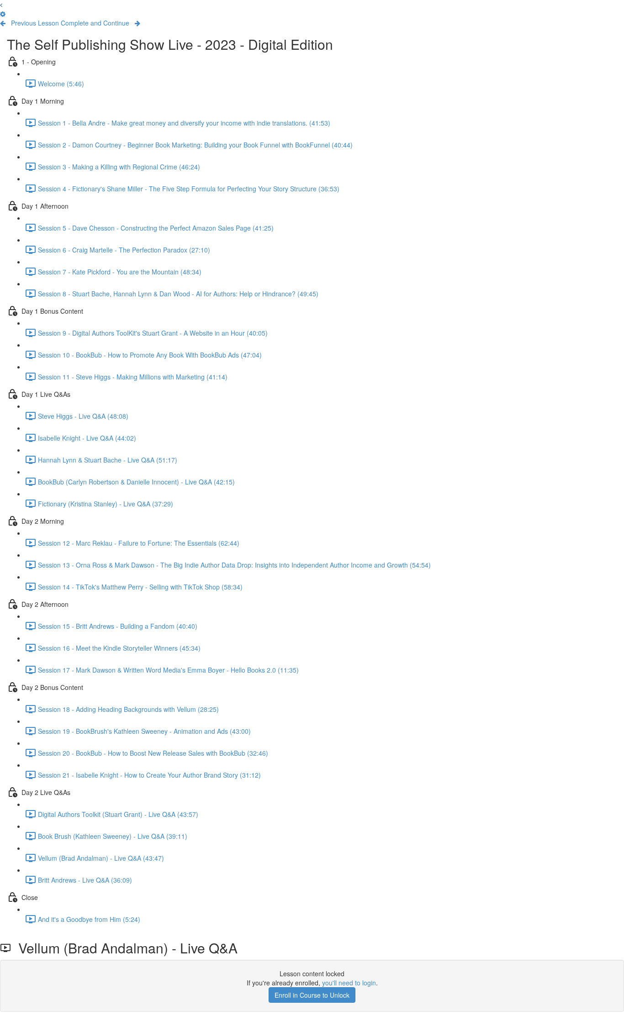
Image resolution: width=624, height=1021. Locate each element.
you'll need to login (349, 982)
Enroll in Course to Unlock (312, 995)
